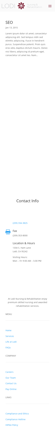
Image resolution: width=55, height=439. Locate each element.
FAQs (8, 347)
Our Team (11, 377)
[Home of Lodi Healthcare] (22, 6)
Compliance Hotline (16, 419)
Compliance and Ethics (17, 413)
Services (10, 336)
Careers (9, 372)
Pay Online (11, 389)
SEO (9, 22)
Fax (15, 231)
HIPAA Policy (12, 425)
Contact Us (11, 383)
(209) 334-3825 (20, 223)
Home (8, 330)
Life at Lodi (11, 341)
